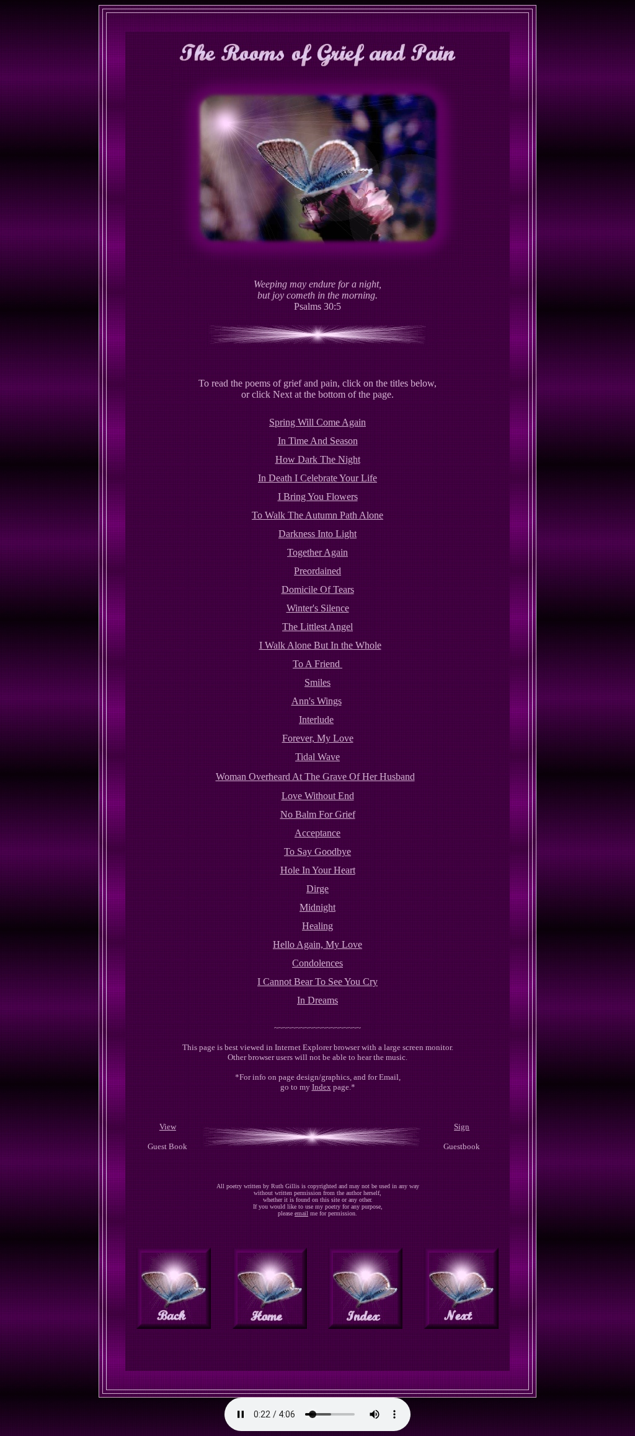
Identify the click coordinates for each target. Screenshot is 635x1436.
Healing (317, 926)
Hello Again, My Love (317, 944)
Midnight (317, 907)
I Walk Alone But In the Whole (320, 645)
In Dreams (317, 1000)
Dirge (317, 888)
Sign (461, 1126)
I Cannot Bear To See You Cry (317, 981)
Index (321, 1087)
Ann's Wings (316, 701)
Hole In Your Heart (317, 870)
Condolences (317, 963)
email (301, 1213)
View (167, 1126)
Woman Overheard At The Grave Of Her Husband (315, 776)
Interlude (316, 719)
